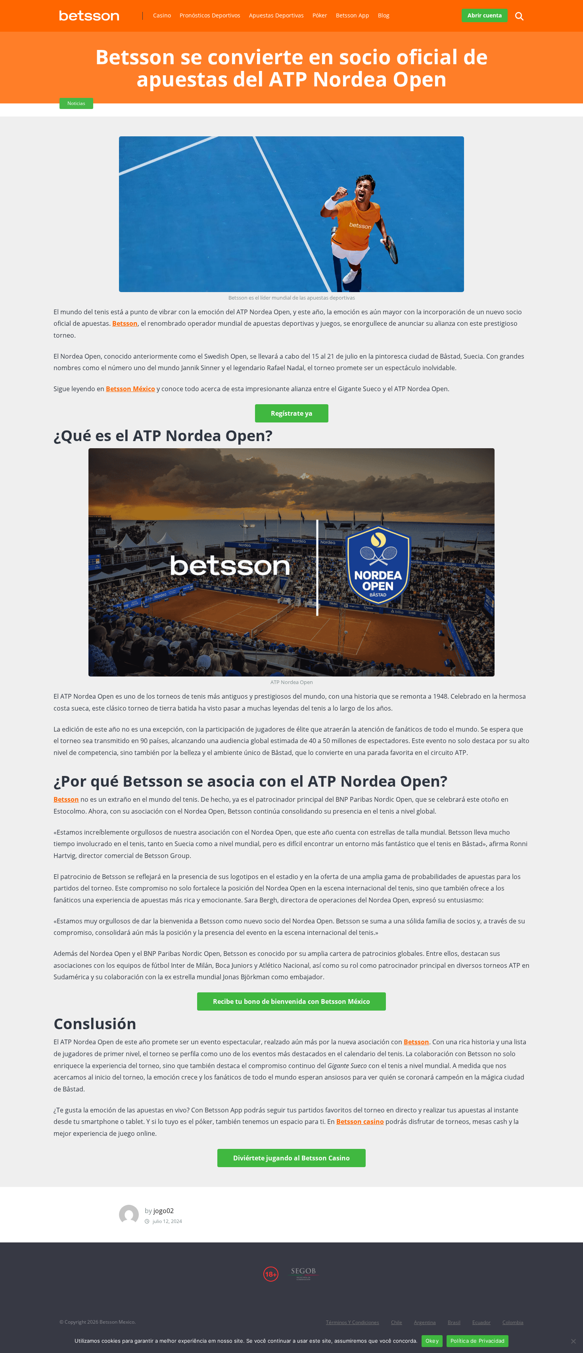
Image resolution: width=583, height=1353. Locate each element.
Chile (396, 1322)
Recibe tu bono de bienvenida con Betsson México (291, 1001)
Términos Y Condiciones (352, 1322)
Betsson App (352, 15)
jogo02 (163, 1210)
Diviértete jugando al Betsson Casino (291, 1158)
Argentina (425, 1322)
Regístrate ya (292, 413)
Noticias (76, 103)
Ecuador (481, 1322)
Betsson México (130, 388)
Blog (383, 15)
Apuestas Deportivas (276, 15)
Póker (320, 15)
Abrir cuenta (485, 15)
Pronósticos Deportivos (210, 15)
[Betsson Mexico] (89, 12)
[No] (573, 1341)
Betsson (125, 323)
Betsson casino (360, 1121)
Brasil (454, 1322)
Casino (162, 15)
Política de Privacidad (478, 1341)
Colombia (513, 1322)
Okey (432, 1341)
